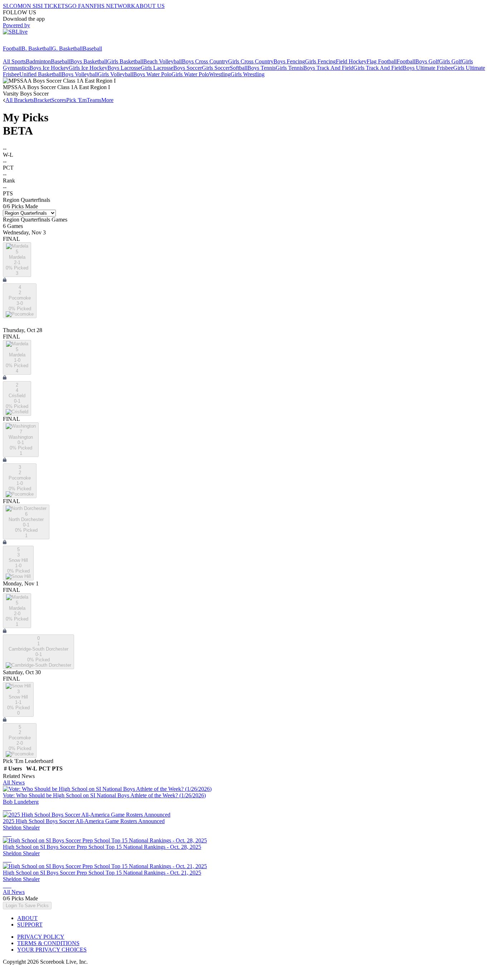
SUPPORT (30, 924)
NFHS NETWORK (112, 6)
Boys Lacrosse (124, 68)
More (107, 100)
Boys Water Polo (152, 74)
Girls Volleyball (115, 74)
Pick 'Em (76, 100)
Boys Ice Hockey (49, 68)
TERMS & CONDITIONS (48, 943)
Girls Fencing (320, 61)
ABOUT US (150, 6)
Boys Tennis (261, 68)
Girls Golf (450, 61)
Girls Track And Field (378, 68)
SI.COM (13, 6)
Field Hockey (351, 61)
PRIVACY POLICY (40, 937)
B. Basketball (36, 48)
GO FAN (78, 6)
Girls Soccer (216, 68)
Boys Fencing (289, 61)
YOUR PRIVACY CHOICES (52, 950)
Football (12, 48)
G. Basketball (67, 48)
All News (14, 782)
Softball (238, 68)
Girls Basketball (125, 61)
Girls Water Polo (190, 74)
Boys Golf (427, 61)
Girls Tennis (289, 68)
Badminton (38, 61)
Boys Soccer (187, 68)
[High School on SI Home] (30, 42)
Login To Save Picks (27, 905)
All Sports (14, 61)
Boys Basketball (88, 61)
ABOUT (27, 918)
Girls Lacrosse (157, 68)
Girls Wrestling (248, 74)
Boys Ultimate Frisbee (428, 68)
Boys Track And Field (328, 68)
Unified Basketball (40, 74)
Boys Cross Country (205, 61)
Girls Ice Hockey (88, 68)
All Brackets (19, 100)
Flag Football (382, 61)
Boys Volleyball (80, 74)
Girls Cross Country (250, 61)
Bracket (42, 100)
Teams (94, 100)
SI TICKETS (53, 6)
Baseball (92, 48)
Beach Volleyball (162, 61)
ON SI (30, 6)
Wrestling (220, 74)
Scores (58, 100)
